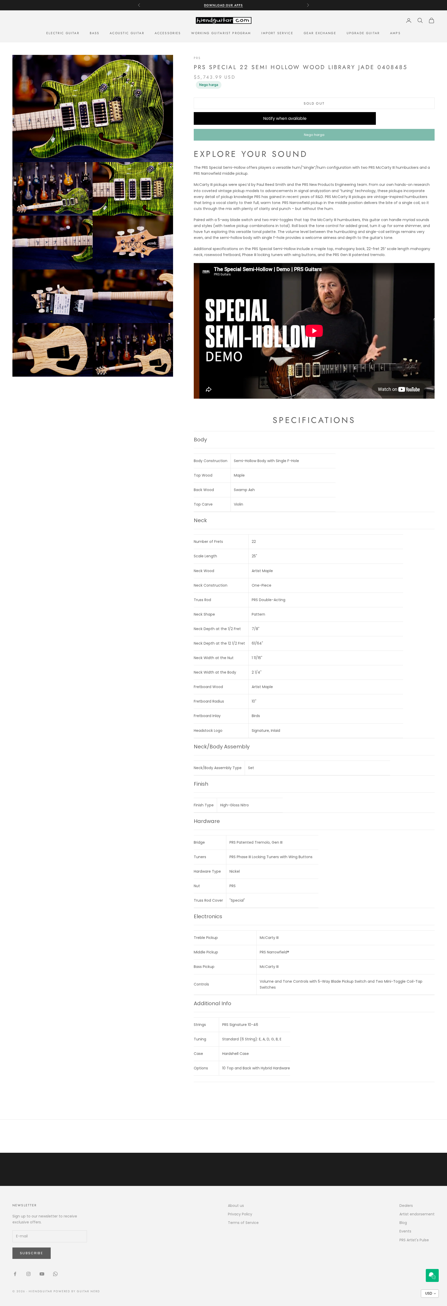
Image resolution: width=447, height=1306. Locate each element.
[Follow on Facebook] (15, 1273)
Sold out (314, 103)
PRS (197, 58)
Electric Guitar (62, 33)
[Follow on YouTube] (41, 1273)
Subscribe (31, 1253)
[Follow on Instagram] (28, 1273)
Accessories (168, 33)
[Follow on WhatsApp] (55, 1273)
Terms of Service (243, 1222)
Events (405, 1231)
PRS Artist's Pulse (414, 1240)
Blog (403, 1222)
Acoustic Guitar (127, 33)
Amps (395, 33)
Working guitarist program (221, 33)
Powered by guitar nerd (77, 1291)
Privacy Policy (240, 1214)
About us (236, 1205)
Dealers (406, 1205)
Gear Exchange (320, 33)
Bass (95, 33)
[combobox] (430, 1293)
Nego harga (208, 85)
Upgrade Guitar (363, 33)
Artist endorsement (417, 1214)
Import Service (277, 33)
